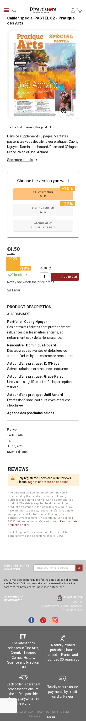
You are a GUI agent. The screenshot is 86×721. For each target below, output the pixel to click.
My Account (72, 10)
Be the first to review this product (29, 127)
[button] (64, 112)
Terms (55, 711)
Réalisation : (35, 716)
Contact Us (20, 711)
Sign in (32, 482)
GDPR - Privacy (35, 711)
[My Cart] (79, 13)
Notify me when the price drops (30, 282)
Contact (65, 711)
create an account (55, 482)
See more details (20, 160)
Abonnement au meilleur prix (43, 225)
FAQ (47, 711)
